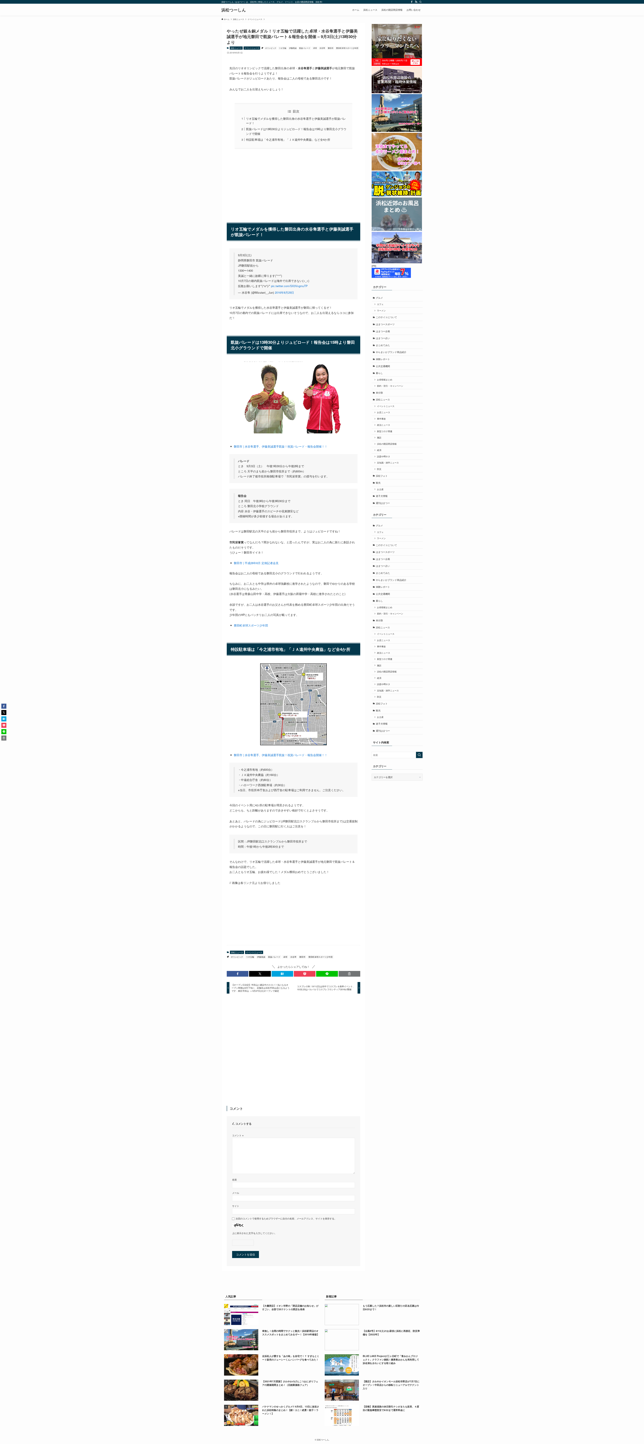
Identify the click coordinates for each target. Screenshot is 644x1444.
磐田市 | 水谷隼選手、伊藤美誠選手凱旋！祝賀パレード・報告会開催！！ (280, 446)
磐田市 (330, 48)
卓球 (315, 48)
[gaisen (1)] (293, 744)
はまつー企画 (383, 331)
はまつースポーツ (385, 324)
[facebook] (412, 2)
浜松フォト (382, 475)
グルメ (379, 297)
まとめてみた (383, 345)
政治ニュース (383, 424)
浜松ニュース (236, 48)
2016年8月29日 (284, 292)
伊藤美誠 (293, 48)
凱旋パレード (304, 48)
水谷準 (322, 48)
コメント (238, 1135)
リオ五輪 (282, 48)
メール (235, 1192)
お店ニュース (383, 412)
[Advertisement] (293, 183)
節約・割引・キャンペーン (390, 385)
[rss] (416, 2)
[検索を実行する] (419, 755)
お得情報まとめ (384, 379)
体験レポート (383, 359)
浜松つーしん (233, 10)
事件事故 (381, 418)
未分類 (379, 392)
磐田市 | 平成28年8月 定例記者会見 (256, 563)
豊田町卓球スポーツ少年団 (347, 48)
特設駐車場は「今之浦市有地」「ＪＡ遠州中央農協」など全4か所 (288, 139)
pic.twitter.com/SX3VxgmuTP (289, 286)
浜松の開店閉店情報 (387, 443)
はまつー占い (383, 338)
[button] (237, 974)
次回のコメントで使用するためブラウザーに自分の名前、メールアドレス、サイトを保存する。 (286, 1218)
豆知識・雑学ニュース (388, 462)
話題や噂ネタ (383, 456)
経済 (379, 450)
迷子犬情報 (382, 496)
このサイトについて (386, 317)
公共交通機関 (383, 366)
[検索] (420, 2)
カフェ (380, 304)
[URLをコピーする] (349, 974)
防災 (379, 469)
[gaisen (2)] (293, 436)
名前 (234, 1179)
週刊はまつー (383, 503)
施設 (379, 437)
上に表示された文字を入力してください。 (254, 1233)
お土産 (380, 489)
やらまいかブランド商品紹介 (391, 352)
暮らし (379, 373)
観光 (378, 482)
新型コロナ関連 (384, 431)
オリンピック (270, 48)
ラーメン (381, 310)
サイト (235, 1206)
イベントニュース (252, 48)
